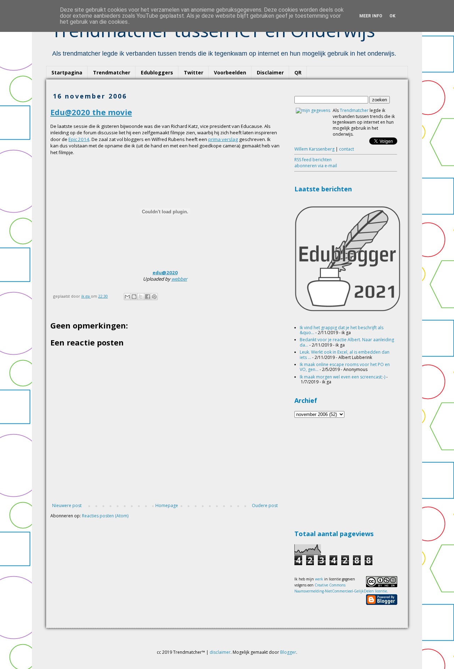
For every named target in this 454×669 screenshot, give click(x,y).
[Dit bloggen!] (134, 296)
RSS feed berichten (313, 160)
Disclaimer (270, 72)
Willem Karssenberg (314, 149)
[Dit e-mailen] (127, 296)
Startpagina (66, 72)
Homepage (166, 505)
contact (346, 149)
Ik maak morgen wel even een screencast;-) (342, 377)
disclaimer (220, 652)
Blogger (288, 652)
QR (297, 72)
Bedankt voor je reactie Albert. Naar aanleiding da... (347, 342)
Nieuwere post (67, 505)
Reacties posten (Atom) (105, 516)
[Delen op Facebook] (147, 296)
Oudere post (265, 505)
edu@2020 (165, 272)
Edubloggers (157, 72)
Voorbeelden (230, 72)
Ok (392, 15)
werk (319, 579)
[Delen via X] (140, 296)
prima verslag (223, 139)
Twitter (193, 72)
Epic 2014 (78, 139)
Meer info (370, 15)
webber (179, 279)
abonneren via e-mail (315, 166)
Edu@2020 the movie (91, 112)
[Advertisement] (347, 472)
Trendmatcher (111, 72)
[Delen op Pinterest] (154, 296)
